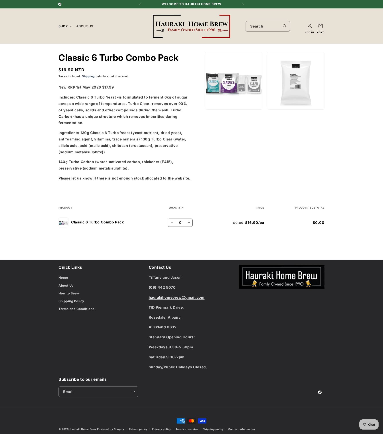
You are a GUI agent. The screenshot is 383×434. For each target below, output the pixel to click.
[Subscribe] (133, 392)
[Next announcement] (243, 4)
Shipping (88, 76)
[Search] (285, 26)
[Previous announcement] (140, 4)
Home (63, 277)
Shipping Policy (71, 301)
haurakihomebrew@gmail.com (177, 297)
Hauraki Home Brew (83, 429)
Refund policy (138, 429)
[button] (65, 26)
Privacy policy (161, 429)
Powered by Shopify (110, 429)
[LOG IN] (310, 26)
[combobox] (268, 26)
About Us (66, 285)
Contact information (241, 429)
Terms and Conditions (77, 309)
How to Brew (69, 293)
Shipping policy (213, 429)
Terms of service (187, 429)
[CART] (320, 26)
